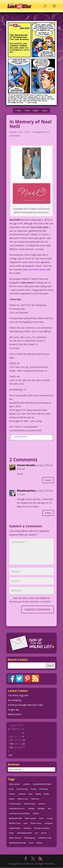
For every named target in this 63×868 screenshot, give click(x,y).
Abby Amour (14, 784)
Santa (11, 833)
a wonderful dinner (36, 269)
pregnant (49, 823)
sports (44, 833)
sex (36, 833)
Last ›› (45, 110)
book (11, 789)
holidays (41, 808)
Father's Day (22, 799)
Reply (48, 480)
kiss (49, 808)
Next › (36, 110)
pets (25, 823)
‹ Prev (27, 110)
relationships (14, 828)
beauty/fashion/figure (42, 784)
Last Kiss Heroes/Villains (19, 813)
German (41, 803)
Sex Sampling (14, 700)
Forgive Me (13, 709)
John (14, 131)
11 (11, 740)
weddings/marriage (17, 842)
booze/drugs (22, 789)
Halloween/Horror (17, 808)
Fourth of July (29, 803)
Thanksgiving (29, 838)
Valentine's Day (44, 838)
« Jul (10, 754)
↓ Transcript (19, 436)
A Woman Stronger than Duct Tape (25, 704)
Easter (46, 794)
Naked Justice (14, 714)
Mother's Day (14, 823)
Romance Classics (42, 828)
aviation (26, 784)
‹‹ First (18, 110)
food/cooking (15, 803)
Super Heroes (15, 838)
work (31, 842)
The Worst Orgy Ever (18, 695)
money (50, 818)
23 (23, 743)
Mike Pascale (30, 818)
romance (27, 828)
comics (12, 794)
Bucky (33, 789)
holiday (31, 808)
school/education (24, 833)
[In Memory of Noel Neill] (31, 62)
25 (11, 747)
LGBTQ (36, 813)
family (11, 799)
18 (11, 743)
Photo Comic (36, 823)
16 (23, 740)
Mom (41, 818)
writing (39, 842)
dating (38, 794)
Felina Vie (35, 799)
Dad (30, 794)
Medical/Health (15, 818)
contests (22, 794)
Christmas (43, 789)
